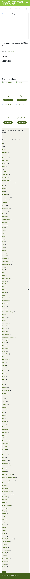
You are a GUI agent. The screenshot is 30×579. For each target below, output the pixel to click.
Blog (3, 191)
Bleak (3, 214)
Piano (3, 468)
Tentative (4, 155)
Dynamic (4, 317)
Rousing (4, 508)
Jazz (3, 398)
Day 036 (4, 284)
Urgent (4, 564)
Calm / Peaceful (6, 219)
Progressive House (7, 491)
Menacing (5, 429)
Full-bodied (5, 354)
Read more (8, 100)
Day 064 (4, 289)
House (4, 382)
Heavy (4, 379)
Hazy (3, 376)
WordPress (8, 576)
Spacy (3, 522)
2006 (3, 233)
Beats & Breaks (6, 197)
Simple (4, 511)
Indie (3, 384)
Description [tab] (6, 56)
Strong (4, 527)
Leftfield (4, 410)
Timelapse (5, 547)
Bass (3, 185)
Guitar (4, 368)
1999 (3, 228)
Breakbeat (5, 194)
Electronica (5, 323)
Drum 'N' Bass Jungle (8, 312)
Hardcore (4, 370)
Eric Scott (4, 328)
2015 (3, 244)
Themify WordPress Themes (17, 576)
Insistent (4, 387)
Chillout (4, 250)
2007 (3, 236)
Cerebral (4, 225)
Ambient (4, 177)
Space (3, 519)
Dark (3, 272)
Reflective (4, 499)
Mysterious (5, 440)
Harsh (4, 373)
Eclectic (4, 320)
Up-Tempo (5, 163)
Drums (4, 314)
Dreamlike (5, 303)
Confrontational (6, 261)
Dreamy (4, 306)
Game (3, 362)
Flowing (4, 340)
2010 (3, 242)
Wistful (4, 567)
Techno (4, 536)
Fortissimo (5, 348)
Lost (3, 418)
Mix (3, 438)
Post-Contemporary (7, 474)
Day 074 (4, 292)
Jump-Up (4, 404)
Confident (5, 258)
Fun (3, 356)
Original (4, 449)
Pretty (4, 485)
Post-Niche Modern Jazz (8, 477)
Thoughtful (5, 544)
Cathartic (4, 222)
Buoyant (4, 309)
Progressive (5, 488)
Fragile (4, 351)
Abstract (4, 202)
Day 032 (4, 281)
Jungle (4, 407)
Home (3, 9)
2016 (3, 247)
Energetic (4, 326)
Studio (4, 530)
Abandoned (5, 199)
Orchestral (5, 446)
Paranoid (4, 454)
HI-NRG (4, 149)
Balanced (4, 211)
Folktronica (5, 345)
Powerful (4, 482)
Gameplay (5, 152)
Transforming (6, 550)
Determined (5, 298)
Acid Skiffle (5, 174)
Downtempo (5, 300)
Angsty (4, 205)
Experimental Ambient (8, 337)
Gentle (4, 365)
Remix (4, 502)
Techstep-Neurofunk (7, 538)
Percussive (5, 463)
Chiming (4, 253)
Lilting (4, 415)
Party (3, 457)
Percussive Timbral (7, 466)
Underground (6, 558)
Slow (3, 516)
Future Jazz (5, 359)
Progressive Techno (7, 494)
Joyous (4, 401)
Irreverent (5, 396)
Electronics (5, 157)
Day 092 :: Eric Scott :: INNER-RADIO (9, 575)
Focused (4, 342)
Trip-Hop (4, 553)
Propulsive (5, 497)
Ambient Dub (5, 180)
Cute (3, 270)
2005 (3, 230)
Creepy (4, 267)
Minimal (4, 435)
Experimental (5, 334)
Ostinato (4, 452)
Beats (3, 188)
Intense (4, 393)
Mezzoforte (5, 432)
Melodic (4, 426)
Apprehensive (6, 208)
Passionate (5, 460)
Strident (4, 525)
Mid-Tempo (5, 160)
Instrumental (5, 390)
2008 (3, 239)
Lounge (4, 421)
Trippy (4, 555)
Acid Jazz (4, 171)
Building (4, 216)
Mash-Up (4, 424)
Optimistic (5, 443)
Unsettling (5, 561)
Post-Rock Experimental (8, 480)
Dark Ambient (6, 278)
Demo (3, 295)
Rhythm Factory (6, 505)
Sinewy (4, 513)
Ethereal (4, 331)
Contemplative (6, 264)
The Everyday (6, 541)
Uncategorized (8, 9)
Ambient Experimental (8, 183)
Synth (3, 533)
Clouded (4, 256)
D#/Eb (4, 166)
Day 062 (4, 286)
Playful (4, 471)
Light (3, 412)
